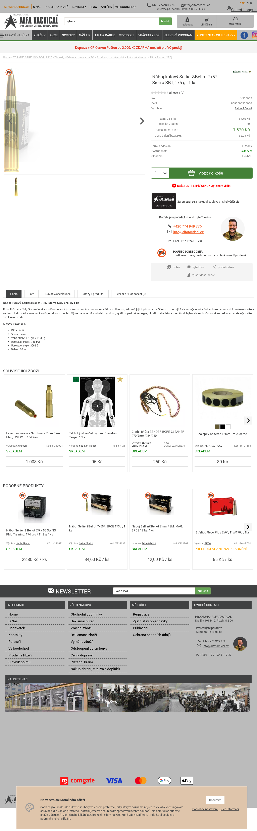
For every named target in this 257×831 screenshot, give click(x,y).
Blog (93, 7)
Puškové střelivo (137, 57)
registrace (187, 24)
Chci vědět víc (230, 201)
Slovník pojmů (19, 662)
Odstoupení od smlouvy (89, 648)
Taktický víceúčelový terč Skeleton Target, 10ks (93, 435)
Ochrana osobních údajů (152, 634)
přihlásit (203, 591)
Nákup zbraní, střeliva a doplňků (95, 668)
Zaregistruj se (186, 201)
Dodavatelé (17, 628)
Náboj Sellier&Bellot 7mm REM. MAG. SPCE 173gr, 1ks (157, 528)
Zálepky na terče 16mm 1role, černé (222, 434)
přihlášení (206, 24)
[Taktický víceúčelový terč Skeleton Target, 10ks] (97, 426)
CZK (242, 3)
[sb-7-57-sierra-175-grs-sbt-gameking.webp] (16, 196)
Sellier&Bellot (243, 108)
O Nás (13, 621)
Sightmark (21, 445)
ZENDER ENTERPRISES (141, 444)
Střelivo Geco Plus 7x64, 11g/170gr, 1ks (223, 532)
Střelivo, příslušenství (110, 57)
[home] (31, 28)
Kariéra (106, 7)
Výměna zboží (82, 641)
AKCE (54, 35)
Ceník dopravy (82, 655)
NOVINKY (68, 35)
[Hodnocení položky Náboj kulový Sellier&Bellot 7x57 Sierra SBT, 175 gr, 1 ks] (158, 92)
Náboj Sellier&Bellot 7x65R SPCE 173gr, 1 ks (97, 528)
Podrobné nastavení (205, 809)
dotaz (176, 267)
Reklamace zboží (84, 634)
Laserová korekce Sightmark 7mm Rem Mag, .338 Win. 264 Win (33, 435)
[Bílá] (228, 428)
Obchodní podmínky (86, 614)
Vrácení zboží (81, 628)
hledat (165, 21)
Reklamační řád (82, 621)
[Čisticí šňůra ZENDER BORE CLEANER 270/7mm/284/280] (160, 426)
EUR (249, 3)
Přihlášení (140, 628)
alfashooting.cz (16, 7)
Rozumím (215, 800)
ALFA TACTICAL (213, 445)
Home (6, 57)
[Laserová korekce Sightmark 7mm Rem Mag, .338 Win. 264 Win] (34, 426)
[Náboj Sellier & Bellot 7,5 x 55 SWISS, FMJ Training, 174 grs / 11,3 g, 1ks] (34, 522)
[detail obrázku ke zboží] (76, 120)
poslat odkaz (226, 267)
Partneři (14, 641)
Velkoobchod (18, 648)
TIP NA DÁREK (105, 35)
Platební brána (82, 662)
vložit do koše (211, 173)
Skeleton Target (87, 445)
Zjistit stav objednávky (216, 35)
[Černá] (223, 428)
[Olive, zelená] (217, 428)
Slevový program (178, 35)
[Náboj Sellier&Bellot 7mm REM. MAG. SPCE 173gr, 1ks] (160, 514)
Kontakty (15, 634)
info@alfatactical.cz (188, 232)
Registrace (141, 614)
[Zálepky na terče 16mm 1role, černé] (223, 418)
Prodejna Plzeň (20, 655)
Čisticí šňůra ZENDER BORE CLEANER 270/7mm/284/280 (158, 434)
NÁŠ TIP (84, 35)
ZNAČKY (40, 35)
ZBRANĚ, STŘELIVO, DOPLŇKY (32, 57)
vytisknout (199, 267)
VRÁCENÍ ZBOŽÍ (149, 35)
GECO (208, 543)
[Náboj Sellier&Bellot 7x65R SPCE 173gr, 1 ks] (97, 514)
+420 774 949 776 (187, 226)
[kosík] (235, 20)
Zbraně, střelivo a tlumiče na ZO (74, 57)
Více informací (230, 809)
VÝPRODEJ (126, 35)
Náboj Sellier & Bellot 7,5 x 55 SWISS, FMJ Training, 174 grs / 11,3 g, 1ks (31, 532)
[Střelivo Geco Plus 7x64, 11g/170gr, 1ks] (223, 522)
